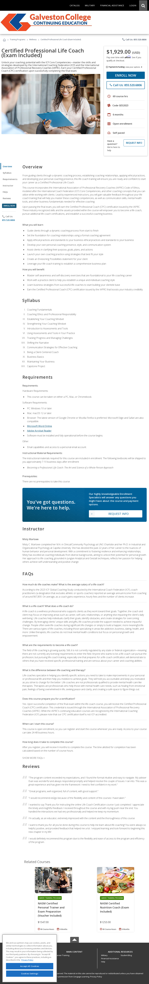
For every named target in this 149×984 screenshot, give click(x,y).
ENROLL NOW (125, 75)
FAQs (5, 192)
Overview (7, 166)
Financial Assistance (110, 958)
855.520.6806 (8, 220)
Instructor (8, 185)
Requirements (10, 179)
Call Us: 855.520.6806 (134, 39)
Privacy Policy (96, 976)
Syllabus (7, 172)
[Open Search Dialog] (143, 5)
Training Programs (17, 39)
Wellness (33, 39)
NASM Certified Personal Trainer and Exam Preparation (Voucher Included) (51, 909)
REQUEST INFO (134, 142)
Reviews (7, 198)
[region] (29, 958)
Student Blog (126, 955)
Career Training (62, 955)
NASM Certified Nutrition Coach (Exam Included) (114, 907)
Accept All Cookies (29, 966)
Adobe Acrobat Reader (39, 430)
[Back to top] (74, 951)
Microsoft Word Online (39, 426)
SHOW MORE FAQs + (33, 758)
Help (103, 961)
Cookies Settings (29, 973)
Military (104, 955)
